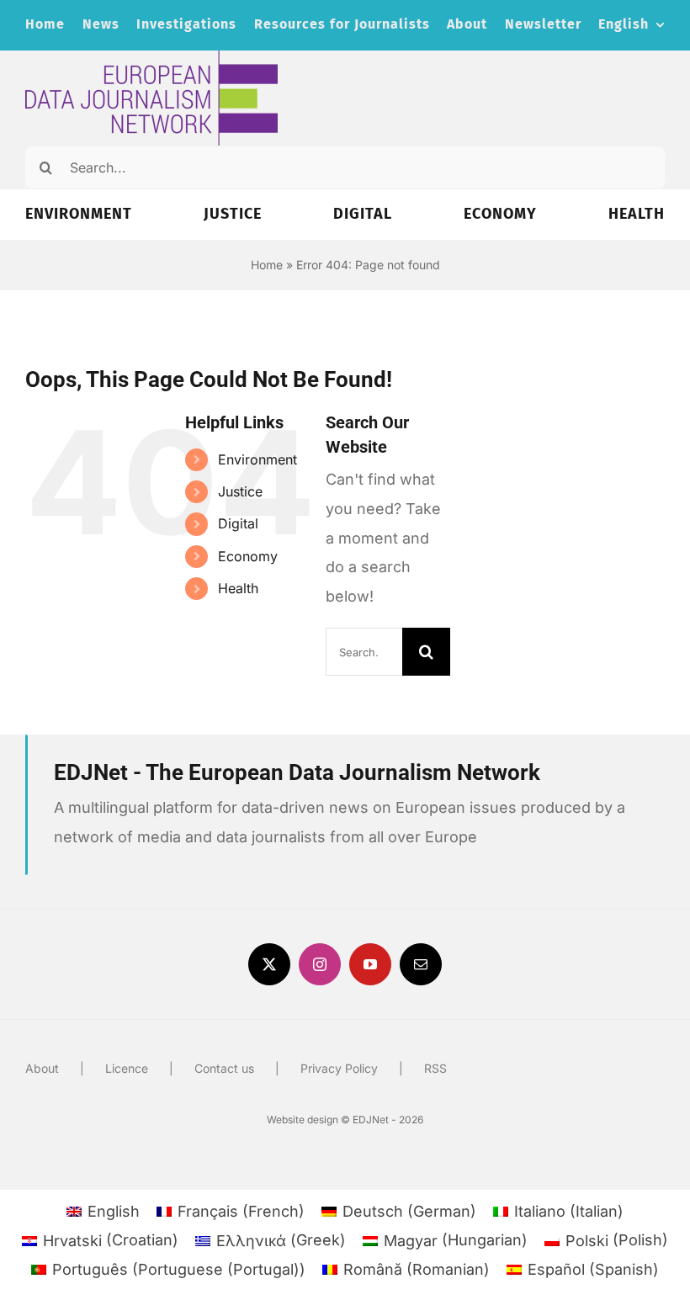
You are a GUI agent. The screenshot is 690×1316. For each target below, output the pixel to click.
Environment (257, 459)
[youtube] (370, 964)
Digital (238, 523)
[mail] (421, 964)
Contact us (224, 1068)
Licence (126, 1068)
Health (238, 588)
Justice (240, 491)
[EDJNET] (151, 57)
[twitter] (269, 964)
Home (267, 264)
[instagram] (320, 964)
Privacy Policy (339, 1068)
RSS (435, 1068)
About (42, 1068)
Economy (248, 556)
